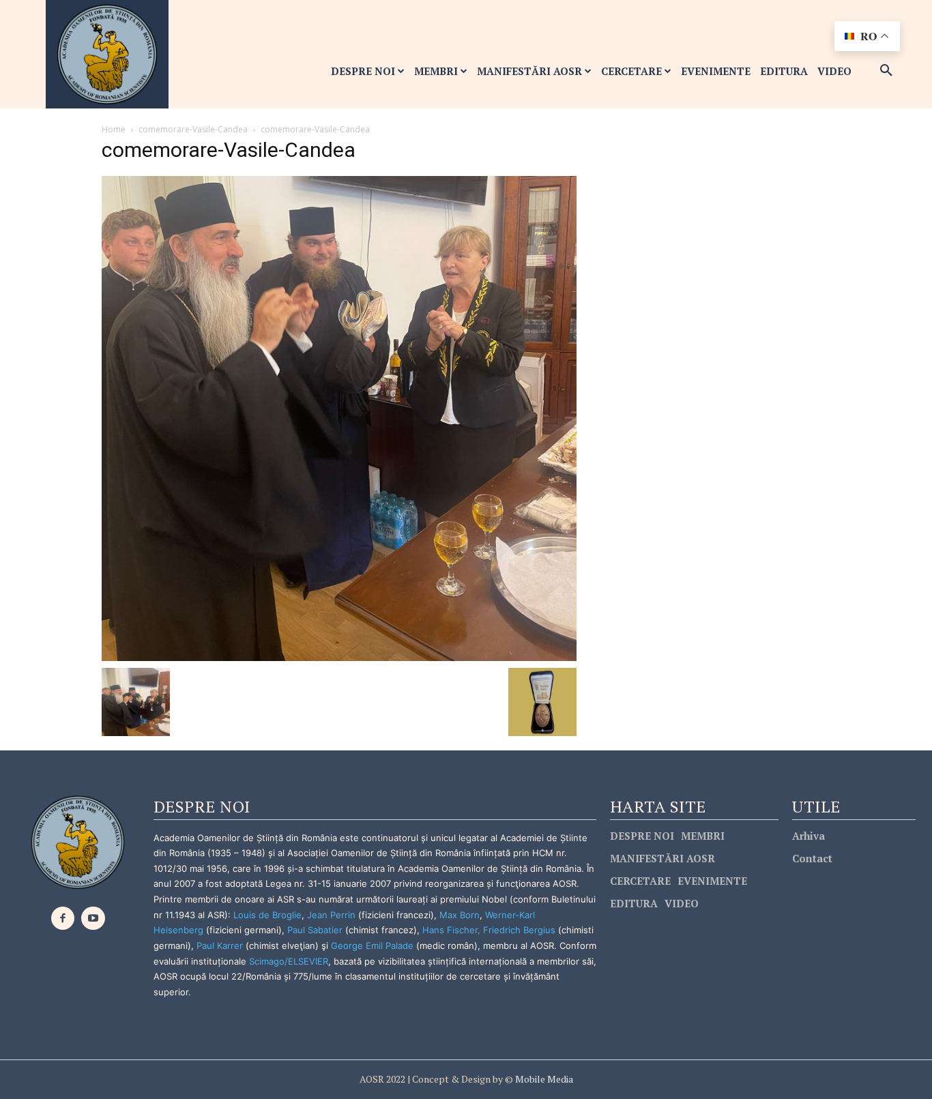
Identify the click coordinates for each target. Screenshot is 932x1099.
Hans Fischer (450, 929)
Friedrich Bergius (519, 929)
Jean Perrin (332, 914)
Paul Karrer (219, 945)
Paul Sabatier (315, 929)
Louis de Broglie (267, 914)
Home (114, 129)
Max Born (459, 914)
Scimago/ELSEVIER (288, 961)
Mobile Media (543, 1078)
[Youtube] (93, 919)
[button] (886, 71)
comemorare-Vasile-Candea (193, 129)
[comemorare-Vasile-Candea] (339, 417)
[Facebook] (63, 919)
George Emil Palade (372, 945)
